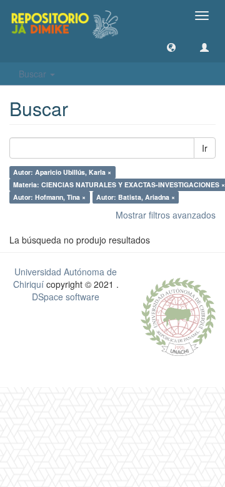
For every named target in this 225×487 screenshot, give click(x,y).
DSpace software (65, 296)
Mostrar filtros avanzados (166, 215)
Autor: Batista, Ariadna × (135, 197)
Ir (205, 148)
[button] (171, 46)
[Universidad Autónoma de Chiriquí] (178, 315)
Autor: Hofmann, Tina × (49, 197)
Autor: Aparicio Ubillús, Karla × (62, 172)
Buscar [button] (34, 73)
